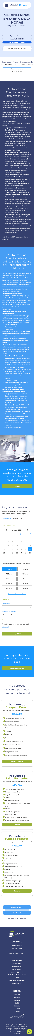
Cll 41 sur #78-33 (17, 977)
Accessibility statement (17, 1030)
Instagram (17, 1000)
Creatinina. (8, 734)
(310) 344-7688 (17, 945)
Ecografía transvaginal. (12, 795)
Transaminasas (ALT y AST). (14, 741)
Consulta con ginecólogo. (12, 792)
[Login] (20, 5)
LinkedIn (17, 997)
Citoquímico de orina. (11, 752)
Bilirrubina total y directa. (12, 745)
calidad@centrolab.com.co (17, 953)
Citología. (8, 797)
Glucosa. (8, 731)
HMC (20, 1025)
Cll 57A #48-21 (16, 966)
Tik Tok (17, 1003)
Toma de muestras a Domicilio (14, 718)
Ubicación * (6, 604)
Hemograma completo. (12, 721)
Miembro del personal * (9, 611)
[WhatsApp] (29, 1031)
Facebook (17, 994)
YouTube (17, 1006)
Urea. (7, 738)
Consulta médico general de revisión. (16, 755)
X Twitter (17, 1008)
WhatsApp (17, 1011)
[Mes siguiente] (28, 530)
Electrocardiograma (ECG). (13, 748)
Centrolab (15, 1025)
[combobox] (17, 607)
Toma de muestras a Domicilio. (14, 789)
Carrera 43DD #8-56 (17, 972)
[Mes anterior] (6, 530)
